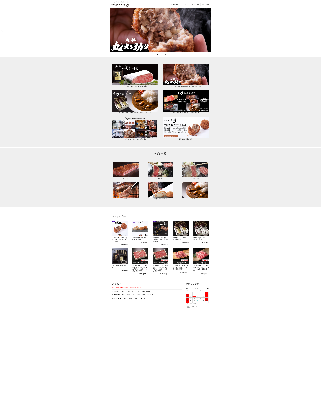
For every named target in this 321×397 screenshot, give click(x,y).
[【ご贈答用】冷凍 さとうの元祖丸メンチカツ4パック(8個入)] (160, 228)
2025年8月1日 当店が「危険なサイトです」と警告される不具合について (132, 295)
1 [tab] (152, 54)
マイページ (185, 4)
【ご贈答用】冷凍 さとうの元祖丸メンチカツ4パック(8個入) (160, 239)
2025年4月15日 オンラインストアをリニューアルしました (128, 298)
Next (319, 30)
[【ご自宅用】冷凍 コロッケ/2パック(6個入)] (140, 228)
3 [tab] (157, 54)
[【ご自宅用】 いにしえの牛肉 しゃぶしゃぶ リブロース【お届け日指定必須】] (201, 256)
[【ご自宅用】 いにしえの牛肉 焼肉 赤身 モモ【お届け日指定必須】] (181, 256)
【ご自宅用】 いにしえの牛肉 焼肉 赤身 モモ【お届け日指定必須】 (180, 267)
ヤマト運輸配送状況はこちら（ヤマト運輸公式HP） (127, 288)
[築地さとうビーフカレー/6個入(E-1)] (181, 228)
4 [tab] (160, 54)
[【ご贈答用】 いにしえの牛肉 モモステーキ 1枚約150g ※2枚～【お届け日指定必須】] (160, 256)
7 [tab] (168, 54)
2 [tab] (155, 54)
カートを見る (195, 4)
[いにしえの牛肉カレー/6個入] (120, 256)
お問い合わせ (205, 4)
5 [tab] (163, 54)
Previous (2, 30)
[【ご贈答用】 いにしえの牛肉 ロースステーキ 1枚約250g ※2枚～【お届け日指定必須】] (140, 256)
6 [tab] (165, 54)
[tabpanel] (160, 30)
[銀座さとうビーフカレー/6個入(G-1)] (201, 228)
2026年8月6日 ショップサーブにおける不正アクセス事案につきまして (132, 291)
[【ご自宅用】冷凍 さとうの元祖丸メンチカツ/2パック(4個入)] (120, 228)
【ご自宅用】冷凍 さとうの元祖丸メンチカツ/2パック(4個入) (119, 239)
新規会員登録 (174, 4)
